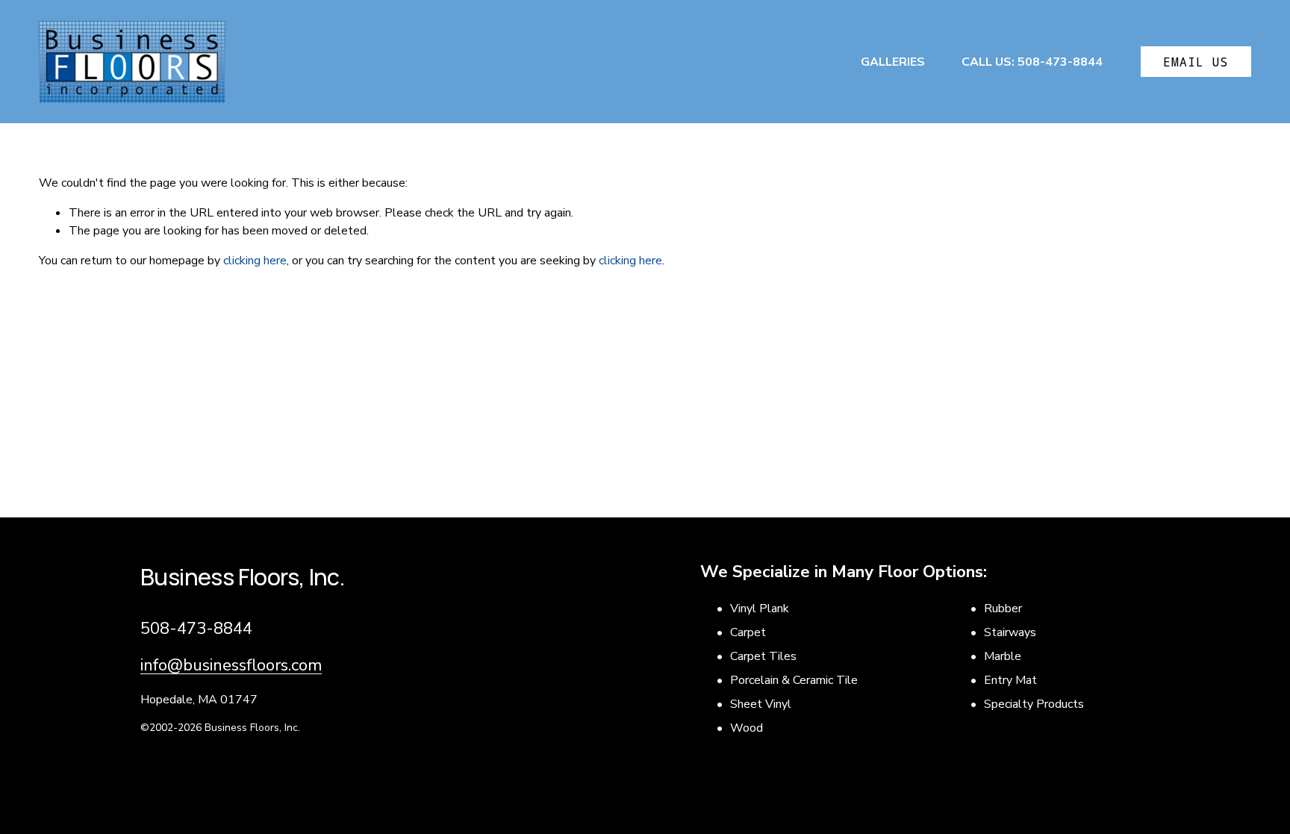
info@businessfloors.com (231, 665)
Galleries (893, 62)
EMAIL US (1196, 61)
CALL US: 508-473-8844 (1032, 62)
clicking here (255, 260)
